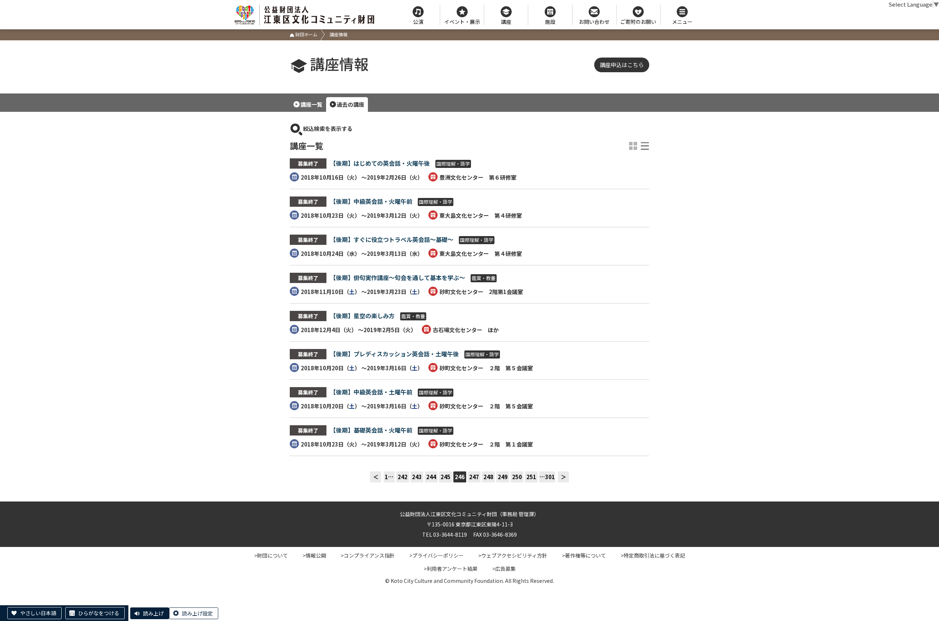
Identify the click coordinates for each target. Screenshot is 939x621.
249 (503, 477)
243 (417, 477)
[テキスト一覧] (644, 146)
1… (389, 477)
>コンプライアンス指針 (368, 555)
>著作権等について (584, 555)
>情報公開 (314, 555)
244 (431, 477)
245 (445, 477)
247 (474, 477)
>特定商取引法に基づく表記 (653, 555)
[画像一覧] (633, 146)
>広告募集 (504, 568)
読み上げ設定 (197, 613)
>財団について (271, 555)
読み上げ (153, 613)
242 (403, 477)
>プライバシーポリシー (436, 555)
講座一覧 (311, 104)
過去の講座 (350, 104)
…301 (547, 477)
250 (517, 477)
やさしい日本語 (38, 613)
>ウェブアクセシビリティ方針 (512, 555)
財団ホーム (305, 34)
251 (531, 477)
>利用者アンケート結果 (451, 568)
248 (488, 477)
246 (460, 477)
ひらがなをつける (98, 613)
